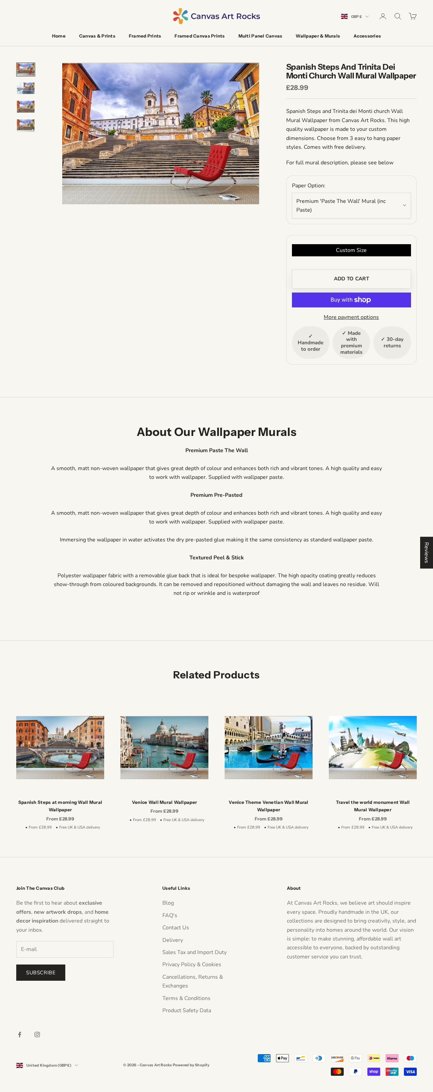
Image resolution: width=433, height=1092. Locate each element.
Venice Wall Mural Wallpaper (164, 802)
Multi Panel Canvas (260, 36)
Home (59, 36)
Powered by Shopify (191, 1065)
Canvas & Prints (97, 36)
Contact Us (175, 927)
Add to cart (351, 278)
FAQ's (169, 915)
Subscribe (40, 972)
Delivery (172, 940)
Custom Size (351, 250)
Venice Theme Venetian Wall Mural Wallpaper (268, 805)
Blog (168, 903)
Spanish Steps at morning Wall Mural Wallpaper (60, 805)
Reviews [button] (426, 552)
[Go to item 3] (25, 106)
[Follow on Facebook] (19, 1034)
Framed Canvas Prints (200, 36)
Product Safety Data (186, 1010)
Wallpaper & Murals (318, 36)
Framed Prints (145, 36)
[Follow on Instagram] (37, 1034)
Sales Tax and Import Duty (194, 952)
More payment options (351, 317)
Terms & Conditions (186, 998)
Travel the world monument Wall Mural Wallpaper (373, 805)
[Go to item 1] (25, 69)
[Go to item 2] (25, 88)
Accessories (367, 36)
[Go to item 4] (25, 126)
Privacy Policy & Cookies (191, 964)
